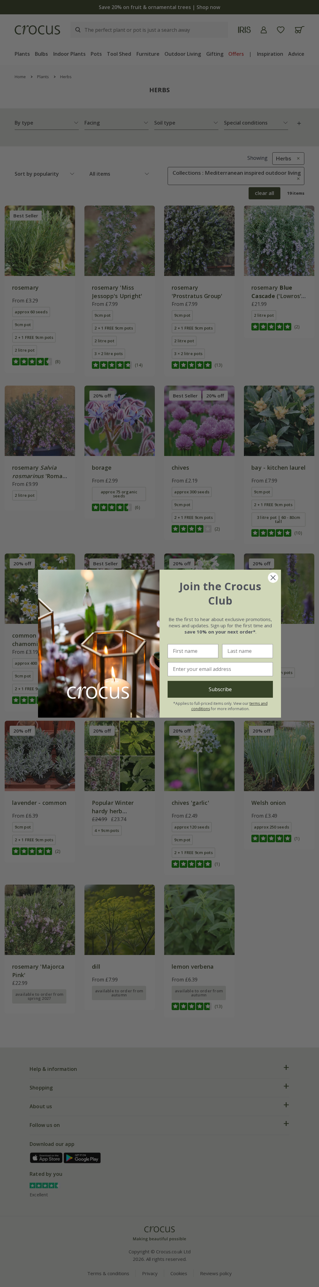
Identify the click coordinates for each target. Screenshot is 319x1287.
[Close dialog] (273, 577)
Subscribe (220, 689)
